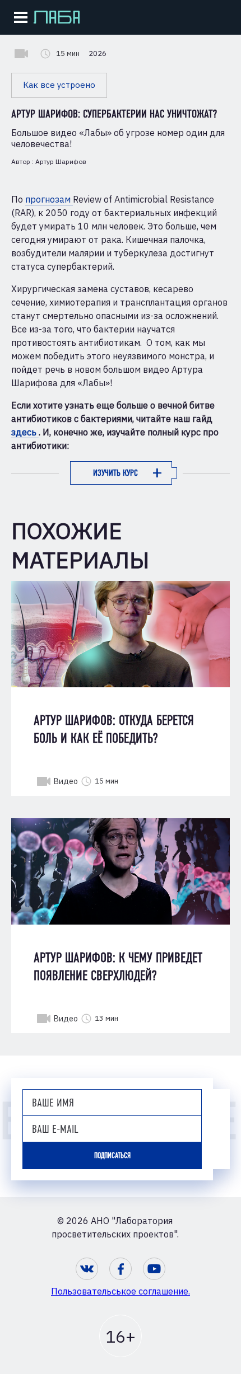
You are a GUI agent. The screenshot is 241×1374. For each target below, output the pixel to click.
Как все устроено (59, 84)
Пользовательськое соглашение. (120, 1291)
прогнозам (49, 199)
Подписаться (112, 1155)
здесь (25, 432)
